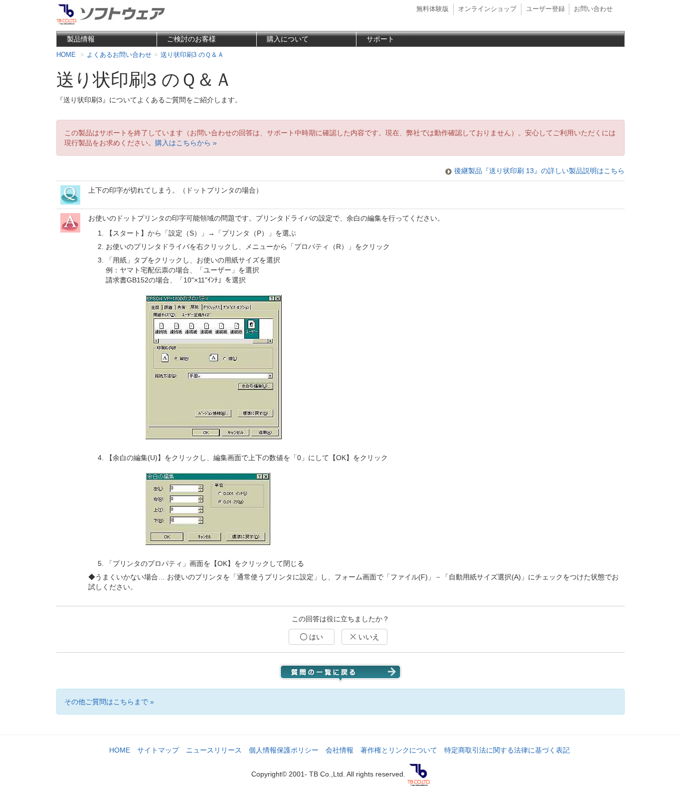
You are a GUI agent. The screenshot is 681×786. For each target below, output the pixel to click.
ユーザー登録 (545, 8)
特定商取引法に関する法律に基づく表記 (507, 750)
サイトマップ (158, 750)
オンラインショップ (487, 8)
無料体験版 (432, 8)
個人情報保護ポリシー (284, 750)
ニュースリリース (214, 750)
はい (315, 637)
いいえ (367, 637)
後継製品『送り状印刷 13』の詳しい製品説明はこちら (539, 171)
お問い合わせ (593, 8)
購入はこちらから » (186, 143)
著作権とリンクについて (398, 750)
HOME (119, 750)
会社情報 (339, 750)
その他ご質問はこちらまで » (109, 702)
